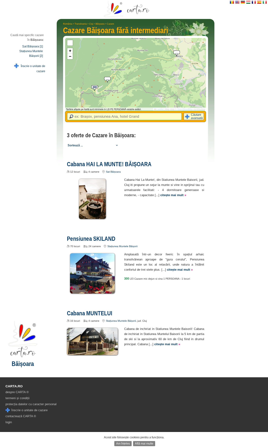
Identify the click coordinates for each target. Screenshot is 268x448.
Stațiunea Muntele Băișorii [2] (31, 53)
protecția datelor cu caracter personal (31, 404)
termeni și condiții (17, 398)
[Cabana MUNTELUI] (92, 352)
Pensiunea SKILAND (91, 238)
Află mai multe (144, 443)
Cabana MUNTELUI (89, 313)
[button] (107, 80)
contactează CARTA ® (20, 416)
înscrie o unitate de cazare (29, 410)
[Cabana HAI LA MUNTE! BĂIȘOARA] (92, 216)
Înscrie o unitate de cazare (32, 69)
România (67, 24)
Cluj (91, 24)
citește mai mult (173, 195)
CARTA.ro (14, 386)
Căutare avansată (197, 116)
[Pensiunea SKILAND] (92, 291)
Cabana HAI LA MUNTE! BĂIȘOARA (109, 164)
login (8, 422)
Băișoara (100, 24)
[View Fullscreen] (70, 43)
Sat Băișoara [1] (32, 46)
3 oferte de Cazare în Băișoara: (101, 135)
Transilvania (81, 24)
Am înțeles (123, 443)
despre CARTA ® (17, 392)
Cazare (110, 24)
